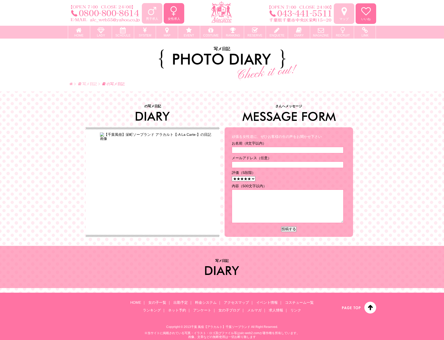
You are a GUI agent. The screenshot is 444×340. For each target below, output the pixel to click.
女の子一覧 (157, 302)
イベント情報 (267, 302)
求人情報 (276, 310)
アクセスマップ (236, 302)
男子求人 (152, 19)
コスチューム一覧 (299, 302)
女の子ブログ (229, 310)
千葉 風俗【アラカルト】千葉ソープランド (220, 327)
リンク (295, 310)
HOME (135, 302)
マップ (344, 19)
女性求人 (174, 19)
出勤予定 (180, 302)
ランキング (152, 310)
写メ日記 (89, 84)
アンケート (202, 310)
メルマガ (254, 310)
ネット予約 (177, 310)
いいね (366, 19)
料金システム (206, 302)
